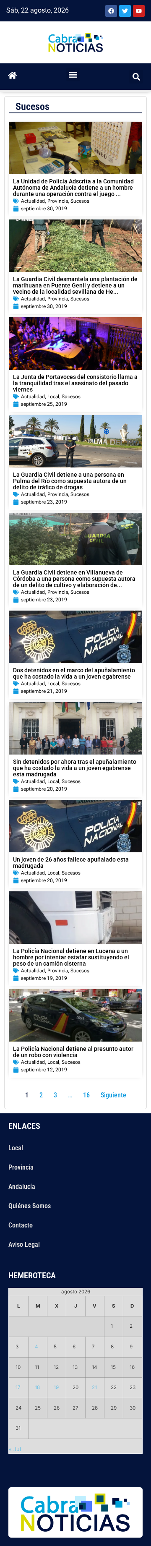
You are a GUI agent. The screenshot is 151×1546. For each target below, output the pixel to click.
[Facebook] (111, 11)
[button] (73, 74)
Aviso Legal (24, 1244)
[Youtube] (139, 11)
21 (94, 1387)
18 (37, 1387)
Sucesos (79, 201)
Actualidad (33, 201)
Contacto (20, 1225)
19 (56, 1387)
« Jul (15, 1449)
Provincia (57, 201)
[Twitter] (125, 11)
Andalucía (21, 1187)
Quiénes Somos (29, 1206)
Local (53, 397)
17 (18, 1387)
